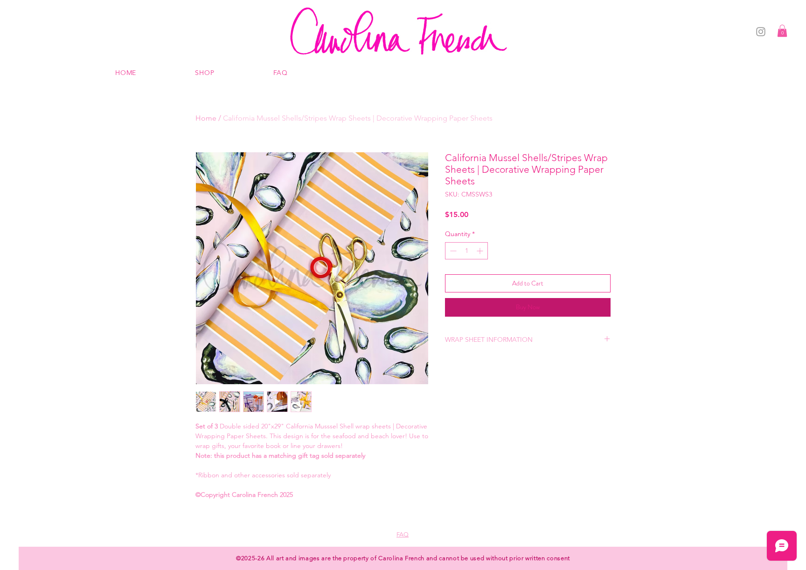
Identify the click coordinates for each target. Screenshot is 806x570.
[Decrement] (452, 251)
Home (205, 118)
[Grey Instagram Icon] (761, 32)
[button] (782, 31)
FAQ (402, 534)
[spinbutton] (466, 251)
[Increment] (480, 251)
